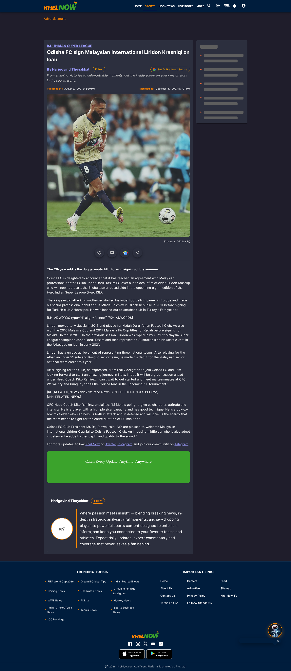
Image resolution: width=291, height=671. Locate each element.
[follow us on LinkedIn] (161, 644)
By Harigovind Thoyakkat (68, 69)
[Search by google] (209, 6)
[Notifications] (235, 6)
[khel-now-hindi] (227, 6)
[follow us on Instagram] (138, 644)
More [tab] (200, 6)
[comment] (112, 253)
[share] (137, 253)
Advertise (193, 588)
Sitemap (226, 588)
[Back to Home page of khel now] (60, 6)
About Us (166, 588)
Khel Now (93, 444)
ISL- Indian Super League (69, 46)
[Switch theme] (217, 6)
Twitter (111, 444)
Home (164, 581)
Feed (224, 581)
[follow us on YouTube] (153, 644)
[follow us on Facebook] (130, 644)
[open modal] (275, 630)
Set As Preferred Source (172, 69)
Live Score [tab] (185, 6)
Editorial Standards (199, 603)
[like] (99, 253)
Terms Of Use (169, 603)
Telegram (181, 444)
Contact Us (167, 595)
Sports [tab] (150, 6)
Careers (192, 581)
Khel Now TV (229, 595)
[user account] (243, 6)
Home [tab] (138, 6)
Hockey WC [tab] (167, 6)
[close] (278, 640)
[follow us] (124, 253)
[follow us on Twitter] (145, 644)
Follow (99, 69)
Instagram (125, 444)
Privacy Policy (196, 595)
